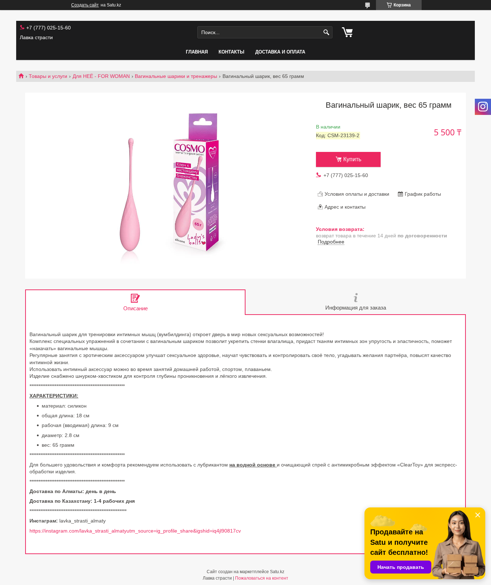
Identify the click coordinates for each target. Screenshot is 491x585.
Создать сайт (85, 5)
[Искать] (326, 32)
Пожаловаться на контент (261, 578)
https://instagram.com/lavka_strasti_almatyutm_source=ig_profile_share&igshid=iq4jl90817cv (135, 531)
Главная (197, 52)
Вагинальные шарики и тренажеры (176, 76)
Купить (352, 159)
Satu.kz (277, 571)
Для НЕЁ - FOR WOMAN (101, 76)
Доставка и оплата (280, 52)
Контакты (231, 52)
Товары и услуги (48, 76)
